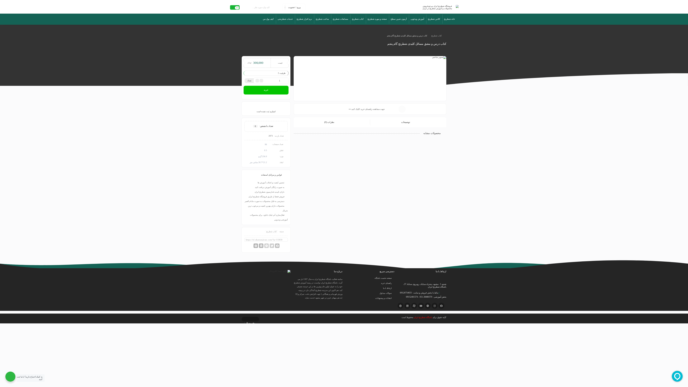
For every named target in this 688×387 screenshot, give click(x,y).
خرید (266, 90)
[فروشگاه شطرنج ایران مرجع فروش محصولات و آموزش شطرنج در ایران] (439, 7)
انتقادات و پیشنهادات (383, 298)
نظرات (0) (329, 122)
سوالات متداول (385, 293)
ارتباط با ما (387, 288)
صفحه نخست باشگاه (383, 278)
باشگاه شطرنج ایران (423, 317)
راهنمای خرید (386, 283)
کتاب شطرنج (436, 36)
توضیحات (406, 122)
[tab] (408, 122)
